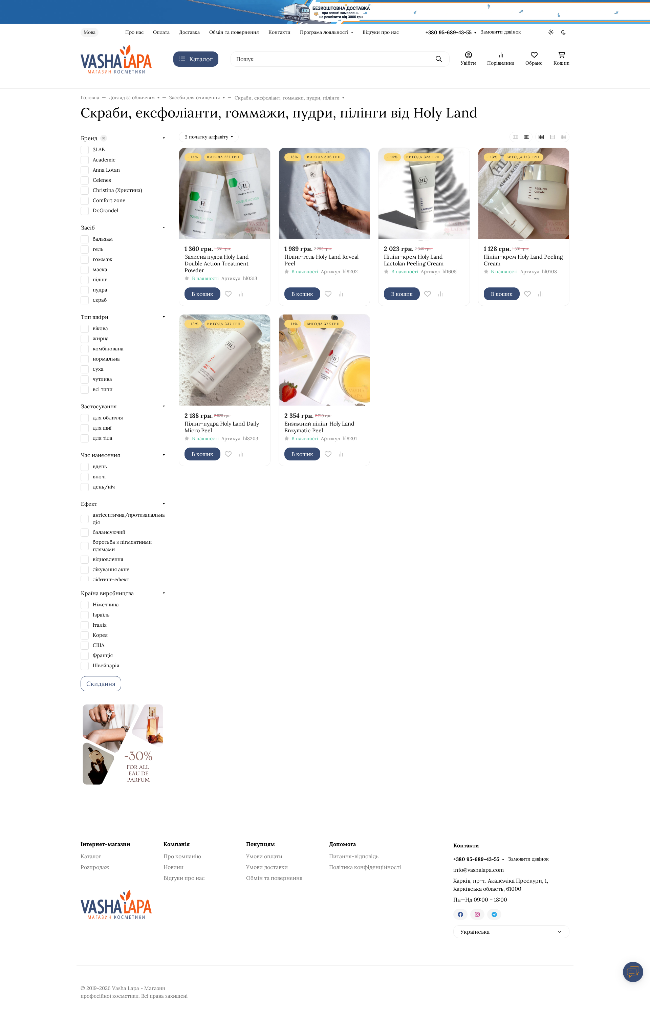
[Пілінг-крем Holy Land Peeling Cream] (523, 193)
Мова (89, 32)
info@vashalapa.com (478, 869)
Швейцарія (106, 665)
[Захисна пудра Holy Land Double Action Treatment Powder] (224, 193)
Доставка (189, 32)
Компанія (177, 844)
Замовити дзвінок (500, 32)
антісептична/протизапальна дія (129, 518)
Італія (100, 625)
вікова (100, 328)
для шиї (102, 428)
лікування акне (111, 569)
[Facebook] (460, 914)
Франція (103, 655)
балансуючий (109, 532)
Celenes (102, 180)
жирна (101, 338)
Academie (104, 159)
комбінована (108, 348)
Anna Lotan (106, 170)
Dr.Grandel (105, 210)
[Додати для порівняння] (241, 293)
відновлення (108, 559)
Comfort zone (109, 200)
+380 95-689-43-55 (449, 32)
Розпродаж (95, 867)
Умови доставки (267, 867)
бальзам (103, 239)
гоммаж (102, 259)
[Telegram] (494, 914)
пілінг (100, 279)
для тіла (102, 438)
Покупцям (260, 844)
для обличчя (108, 417)
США (98, 645)
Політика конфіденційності (365, 867)
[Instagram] (477, 914)
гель (98, 249)
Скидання (100, 684)
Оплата (161, 32)
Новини (173, 867)
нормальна (106, 358)
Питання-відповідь (353, 856)
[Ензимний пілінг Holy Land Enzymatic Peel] (324, 360)
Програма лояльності (324, 32)
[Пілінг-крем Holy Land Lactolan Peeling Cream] (424, 193)
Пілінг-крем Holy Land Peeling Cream (523, 260)
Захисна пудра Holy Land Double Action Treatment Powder (217, 263)
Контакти (279, 32)
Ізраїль (101, 614)
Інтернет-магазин (105, 844)
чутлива (102, 379)
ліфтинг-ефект (111, 579)
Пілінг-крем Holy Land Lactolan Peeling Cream (413, 260)
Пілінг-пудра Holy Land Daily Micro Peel (222, 427)
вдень (100, 466)
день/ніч (104, 486)
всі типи (102, 389)
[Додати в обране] (228, 293)
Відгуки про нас (381, 32)
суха (98, 369)
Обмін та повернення (234, 32)
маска (100, 269)
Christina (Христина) (117, 190)
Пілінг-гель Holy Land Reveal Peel (321, 260)
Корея (100, 635)
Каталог (91, 856)
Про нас (134, 32)
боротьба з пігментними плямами (122, 546)
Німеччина (106, 604)
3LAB (99, 149)
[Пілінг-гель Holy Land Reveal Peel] (324, 193)
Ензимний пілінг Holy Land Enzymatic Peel (319, 427)
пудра (100, 289)
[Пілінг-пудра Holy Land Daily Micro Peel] (224, 360)
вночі (99, 476)
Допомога (342, 844)
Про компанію (182, 856)
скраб (100, 300)
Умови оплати (264, 856)
